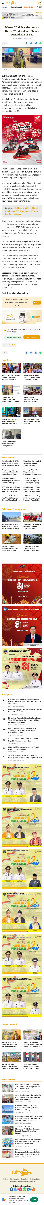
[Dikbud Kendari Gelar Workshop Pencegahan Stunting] (32, 412)
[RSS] (33, 1189)
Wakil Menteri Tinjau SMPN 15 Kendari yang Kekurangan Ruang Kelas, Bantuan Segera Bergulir (31, 377)
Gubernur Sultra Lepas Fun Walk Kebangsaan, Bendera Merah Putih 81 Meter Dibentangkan (10, 498)
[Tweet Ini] (31, 43)
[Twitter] (16, 1189)
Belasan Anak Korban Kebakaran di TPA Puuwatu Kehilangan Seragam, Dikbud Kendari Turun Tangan (10, 421)
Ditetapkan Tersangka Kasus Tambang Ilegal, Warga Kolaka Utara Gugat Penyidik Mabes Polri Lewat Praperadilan (24, 720)
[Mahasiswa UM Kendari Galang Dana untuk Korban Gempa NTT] (32, 517)
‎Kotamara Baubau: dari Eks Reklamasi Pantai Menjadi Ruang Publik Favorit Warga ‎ (27, 1108)
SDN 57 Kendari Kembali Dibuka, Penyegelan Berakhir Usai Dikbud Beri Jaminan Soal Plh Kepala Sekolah (11, 377)
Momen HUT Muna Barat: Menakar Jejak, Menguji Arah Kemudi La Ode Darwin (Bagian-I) (11, 1044)
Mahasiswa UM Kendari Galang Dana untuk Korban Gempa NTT (32, 463)
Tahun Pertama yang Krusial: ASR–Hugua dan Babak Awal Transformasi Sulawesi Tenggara (32, 1044)
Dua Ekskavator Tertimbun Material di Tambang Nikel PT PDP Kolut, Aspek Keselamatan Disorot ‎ (22, 730)
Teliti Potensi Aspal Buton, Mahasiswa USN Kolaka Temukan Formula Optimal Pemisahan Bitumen (27, 1130)
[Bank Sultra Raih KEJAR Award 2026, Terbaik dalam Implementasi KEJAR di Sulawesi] (7, 1088)
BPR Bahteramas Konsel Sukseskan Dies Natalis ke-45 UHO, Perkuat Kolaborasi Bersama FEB (28, 1141)
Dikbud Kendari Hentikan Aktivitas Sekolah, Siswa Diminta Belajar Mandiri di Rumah (10, 400)
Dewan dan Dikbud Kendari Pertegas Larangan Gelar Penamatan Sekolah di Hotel (10, 443)
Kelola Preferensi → (31, 337)
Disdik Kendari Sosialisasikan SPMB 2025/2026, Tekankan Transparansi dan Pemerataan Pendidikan (32, 400)
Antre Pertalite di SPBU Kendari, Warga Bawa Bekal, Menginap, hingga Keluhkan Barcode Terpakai (11, 463)
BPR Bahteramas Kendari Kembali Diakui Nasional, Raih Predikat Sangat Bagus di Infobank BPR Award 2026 (11, 489)
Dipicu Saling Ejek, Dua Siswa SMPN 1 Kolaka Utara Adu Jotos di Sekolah (25, 711)
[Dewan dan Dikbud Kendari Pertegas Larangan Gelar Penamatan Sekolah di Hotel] (11, 434)
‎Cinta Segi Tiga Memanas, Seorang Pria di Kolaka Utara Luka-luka (23, 748)
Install (34, 1199)
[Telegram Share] (36, 43)
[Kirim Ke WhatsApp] (40, 43)
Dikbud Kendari (9, 345)
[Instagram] (20, 1189)
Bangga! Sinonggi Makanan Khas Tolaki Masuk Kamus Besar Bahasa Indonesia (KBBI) (11, 472)
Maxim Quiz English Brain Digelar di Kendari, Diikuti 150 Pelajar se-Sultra (11, 481)
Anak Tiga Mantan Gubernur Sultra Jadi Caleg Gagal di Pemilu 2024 (31, 1066)
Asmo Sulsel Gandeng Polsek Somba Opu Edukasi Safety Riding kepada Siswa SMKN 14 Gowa (28, 1097)
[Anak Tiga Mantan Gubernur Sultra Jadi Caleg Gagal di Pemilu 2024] (32, 1057)
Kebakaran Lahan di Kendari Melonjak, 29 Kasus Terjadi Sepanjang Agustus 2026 (32, 481)
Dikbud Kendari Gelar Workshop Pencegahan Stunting (31, 421)
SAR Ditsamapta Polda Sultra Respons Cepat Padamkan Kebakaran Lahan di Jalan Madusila (32, 489)
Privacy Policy (35, 1179)
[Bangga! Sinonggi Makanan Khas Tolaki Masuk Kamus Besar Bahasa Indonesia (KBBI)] (11, 539)
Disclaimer (13, 1182)
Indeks (5, 1179)
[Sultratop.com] (11, 3)
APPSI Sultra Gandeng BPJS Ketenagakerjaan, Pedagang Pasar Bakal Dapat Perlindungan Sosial (31, 498)
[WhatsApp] (24, 1189)
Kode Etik (24, 1179)
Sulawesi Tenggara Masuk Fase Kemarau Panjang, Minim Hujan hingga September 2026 (25, 756)
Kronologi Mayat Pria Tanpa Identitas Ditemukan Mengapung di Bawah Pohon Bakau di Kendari (32, 472)
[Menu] (3, 3)
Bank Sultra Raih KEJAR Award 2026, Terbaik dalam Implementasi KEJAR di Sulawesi (27, 1087)
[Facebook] (11, 1189)
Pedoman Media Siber (27, 1182)
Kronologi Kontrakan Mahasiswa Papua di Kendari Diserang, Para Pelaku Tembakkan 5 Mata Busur (24, 701)
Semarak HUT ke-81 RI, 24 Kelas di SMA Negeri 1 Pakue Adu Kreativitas (23, 740)
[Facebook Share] (26, 43)
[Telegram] (29, 1189)
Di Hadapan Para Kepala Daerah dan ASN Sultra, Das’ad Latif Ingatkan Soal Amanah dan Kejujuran (28, 1118)
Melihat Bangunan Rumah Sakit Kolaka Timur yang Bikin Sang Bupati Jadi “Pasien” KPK (10, 1066)
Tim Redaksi (14, 1179)
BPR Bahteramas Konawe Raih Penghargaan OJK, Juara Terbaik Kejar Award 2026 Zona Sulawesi (27, 1152)
